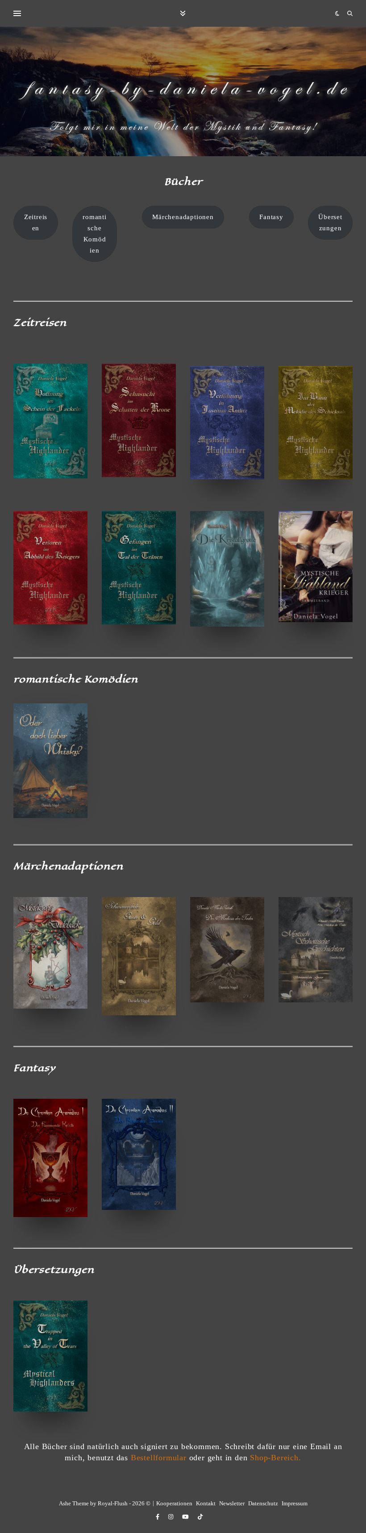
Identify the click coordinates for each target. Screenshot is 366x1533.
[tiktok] (200, 1516)
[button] (35, 223)
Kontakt (206, 1503)
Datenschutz (263, 1503)
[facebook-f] (158, 1516)
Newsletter (232, 1503)
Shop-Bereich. (275, 1457)
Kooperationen (174, 1503)
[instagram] (171, 1516)
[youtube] (186, 1516)
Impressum (295, 1503)
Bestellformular (159, 1457)
